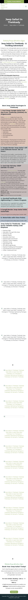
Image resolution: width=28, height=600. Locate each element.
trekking (6, 98)
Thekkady (12, 124)
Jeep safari (24, 82)
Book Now (14, 592)
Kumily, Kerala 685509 (14, 1)
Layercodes (16, 597)
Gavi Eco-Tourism (12, 170)
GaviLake (3, 182)
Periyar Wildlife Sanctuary (9, 62)
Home (5, 25)
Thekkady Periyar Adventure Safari (17, 596)
